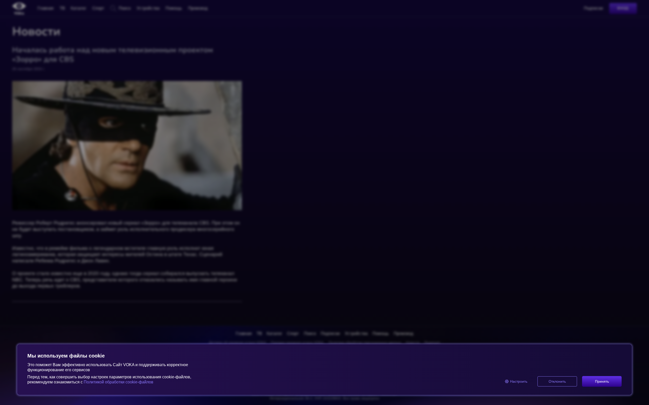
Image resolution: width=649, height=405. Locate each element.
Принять (602, 381)
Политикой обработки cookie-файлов (118, 382)
